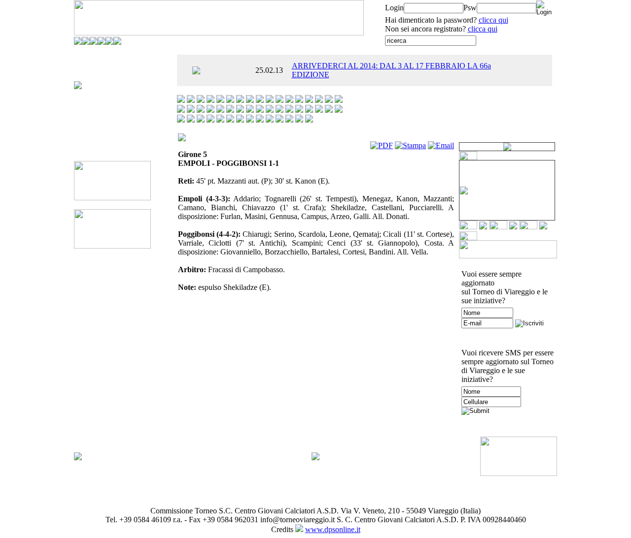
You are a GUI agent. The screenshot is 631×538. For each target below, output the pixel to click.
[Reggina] (191, 120)
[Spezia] (260, 120)
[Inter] (339, 100)
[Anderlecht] (201, 100)
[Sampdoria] (220, 120)
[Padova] (319, 110)
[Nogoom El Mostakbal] (299, 110)
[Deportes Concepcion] (279, 100)
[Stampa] (410, 145)
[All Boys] (191, 100)
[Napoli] (279, 110)
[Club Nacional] (270, 100)
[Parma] (329, 110)
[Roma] (210, 120)
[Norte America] (309, 110)
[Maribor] (240, 110)
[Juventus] (191, 110)
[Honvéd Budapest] (329, 100)
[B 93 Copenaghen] (230, 100)
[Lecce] (220, 110)
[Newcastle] (289, 110)
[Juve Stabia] (181, 110)
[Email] (441, 145)
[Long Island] (230, 110)
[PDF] (381, 145)
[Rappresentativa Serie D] (339, 110)
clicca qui (493, 20)
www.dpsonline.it (332, 529)
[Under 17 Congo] (289, 120)
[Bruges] (250, 100)
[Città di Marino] (260, 100)
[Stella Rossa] (270, 120)
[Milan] (260, 110)
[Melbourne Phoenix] (250, 110)
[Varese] (299, 120)
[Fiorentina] (299, 100)
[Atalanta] (210, 100)
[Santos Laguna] (230, 120)
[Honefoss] (319, 100)
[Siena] (240, 120)
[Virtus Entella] (309, 120)
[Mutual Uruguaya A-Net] (270, 110)
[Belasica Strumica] (240, 100)
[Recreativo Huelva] (181, 120)
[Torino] (279, 120)
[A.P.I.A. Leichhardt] (181, 100)
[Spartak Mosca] (250, 120)
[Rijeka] (201, 120)
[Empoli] (289, 100)
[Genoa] (309, 100)
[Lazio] (210, 110)
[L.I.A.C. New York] (201, 110)
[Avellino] (220, 100)
